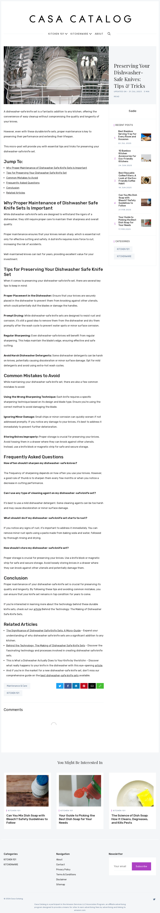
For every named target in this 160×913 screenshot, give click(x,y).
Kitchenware (79, 34)
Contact (60, 864)
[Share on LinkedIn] (76, 686)
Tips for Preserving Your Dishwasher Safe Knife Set (36, 172)
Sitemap (60, 884)
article (37, 609)
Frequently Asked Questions (23, 182)
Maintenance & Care (17, 686)
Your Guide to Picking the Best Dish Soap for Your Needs (77, 819)
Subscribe (141, 866)
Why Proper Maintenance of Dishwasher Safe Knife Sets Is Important (46, 167)
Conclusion (12, 187)
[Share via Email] (92, 686)
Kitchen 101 (56, 34)
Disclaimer (61, 879)
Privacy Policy (63, 869)
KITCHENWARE (124, 256)
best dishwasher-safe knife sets (59, 675)
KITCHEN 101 (13, 693)
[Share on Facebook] (68, 686)
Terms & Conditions (66, 874)
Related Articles (15, 192)
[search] (109, 33)
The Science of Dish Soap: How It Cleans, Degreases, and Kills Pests (129, 819)
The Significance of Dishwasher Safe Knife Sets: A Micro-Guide (43, 630)
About (99, 34)
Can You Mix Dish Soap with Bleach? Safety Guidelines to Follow (27, 819)
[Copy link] (100, 686)
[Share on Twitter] (60, 686)
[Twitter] (154, 899)
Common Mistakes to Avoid (22, 177)
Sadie (132, 111)
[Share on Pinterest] (84, 686)
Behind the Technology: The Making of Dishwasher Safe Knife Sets (45, 645)
